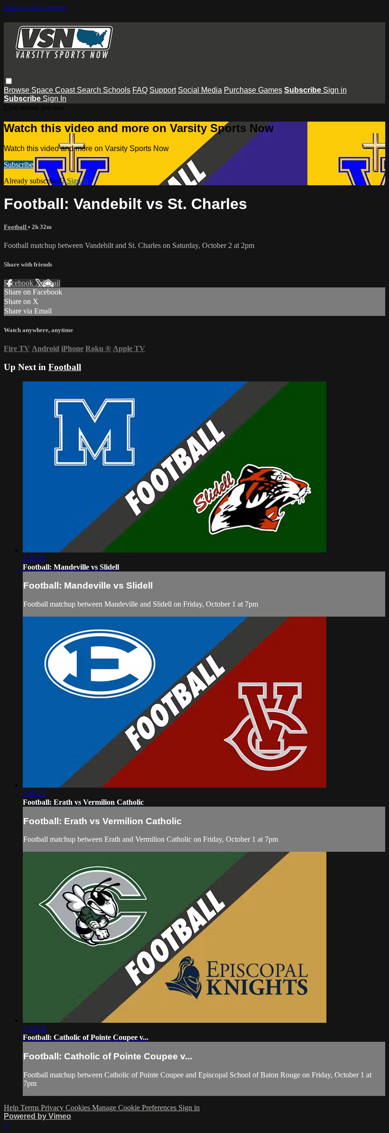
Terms (30, 1108)
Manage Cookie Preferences (135, 1108)
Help (12, 1108)
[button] (9, 81)
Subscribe (18, 165)
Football (16, 226)
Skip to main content (34, 8)
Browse (17, 90)
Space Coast (54, 90)
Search (90, 90)
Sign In (54, 99)
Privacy (53, 1108)
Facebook (19, 283)
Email (51, 283)
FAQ (140, 90)
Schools (116, 90)
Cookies (78, 1108)
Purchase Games (253, 90)
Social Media (200, 90)
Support (162, 90)
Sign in (335, 90)
